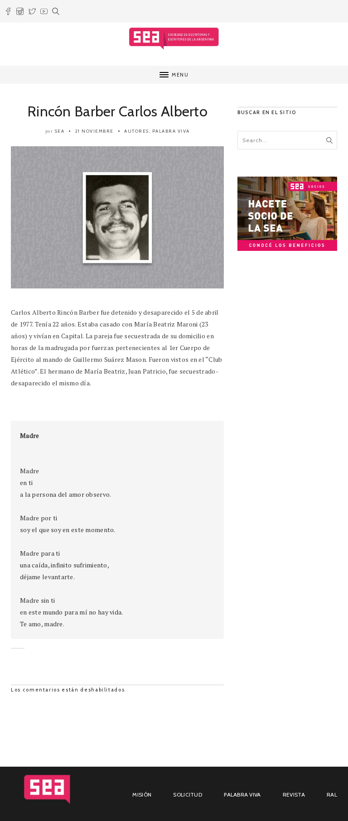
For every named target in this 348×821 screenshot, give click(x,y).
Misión (141, 794)
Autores (136, 131)
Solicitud (187, 794)
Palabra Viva (171, 131)
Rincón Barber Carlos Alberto (117, 111)
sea (60, 131)
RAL (332, 794)
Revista (294, 794)
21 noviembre (94, 131)
